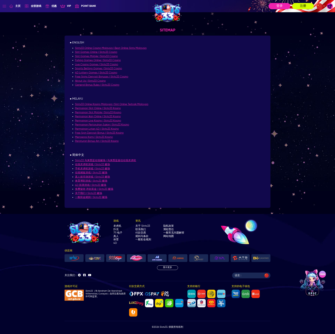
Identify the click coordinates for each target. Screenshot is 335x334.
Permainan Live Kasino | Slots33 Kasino (98, 120)
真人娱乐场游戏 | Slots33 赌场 (92, 177)
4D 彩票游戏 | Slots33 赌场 (90, 185)
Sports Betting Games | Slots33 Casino (98, 68)
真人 (116, 236)
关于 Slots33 (142, 226)
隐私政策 (168, 226)
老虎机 (117, 226)
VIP (69, 6)
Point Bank (88, 6)
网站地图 (168, 236)
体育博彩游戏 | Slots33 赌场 (91, 181)
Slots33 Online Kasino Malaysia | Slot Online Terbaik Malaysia (111, 104)
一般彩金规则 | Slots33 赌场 (91, 197)
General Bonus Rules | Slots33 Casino (97, 85)
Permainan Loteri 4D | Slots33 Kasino (97, 129)
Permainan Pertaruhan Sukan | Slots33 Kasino (102, 124)
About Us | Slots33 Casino (90, 81)
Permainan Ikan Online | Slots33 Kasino (98, 116)
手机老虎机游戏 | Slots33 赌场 (92, 168)
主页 (18, 6)
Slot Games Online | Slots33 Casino (96, 52)
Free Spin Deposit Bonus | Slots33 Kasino (99, 133)
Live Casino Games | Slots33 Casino (96, 64)
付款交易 (140, 232)
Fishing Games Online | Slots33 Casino (98, 60)
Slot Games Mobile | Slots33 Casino (96, 56)
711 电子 (117, 232)
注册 (303, 6)
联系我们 (140, 229)
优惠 (54, 6)
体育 (116, 239)
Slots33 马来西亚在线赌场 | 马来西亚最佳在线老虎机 (105, 160)
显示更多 (167, 267)
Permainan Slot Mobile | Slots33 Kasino (98, 112)
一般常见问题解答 (173, 232)
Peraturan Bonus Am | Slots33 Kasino (97, 141)
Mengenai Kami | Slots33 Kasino (94, 137)
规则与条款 (141, 236)
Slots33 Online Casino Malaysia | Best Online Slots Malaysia (111, 48)
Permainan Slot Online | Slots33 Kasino (98, 108)
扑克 (116, 229)
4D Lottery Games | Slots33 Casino (96, 72)
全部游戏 (36, 6)
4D (115, 243)
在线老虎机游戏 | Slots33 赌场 (92, 164)
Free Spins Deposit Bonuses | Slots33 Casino (101, 76)
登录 (279, 6)
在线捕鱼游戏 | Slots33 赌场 (91, 172)
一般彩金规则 (143, 239)
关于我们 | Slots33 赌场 (88, 193)
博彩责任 (168, 229)
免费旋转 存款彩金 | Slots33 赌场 (94, 189)
